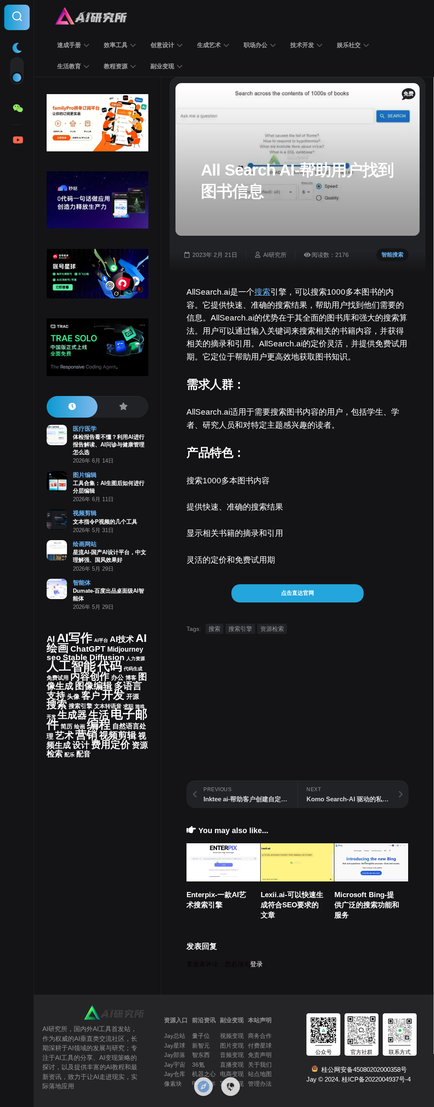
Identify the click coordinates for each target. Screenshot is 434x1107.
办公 (117, 677)
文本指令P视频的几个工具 (105, 522)
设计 (80, 745)
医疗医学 (85, 428)
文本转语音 (108, 706)
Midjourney (125, 649)
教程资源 (116, 66)
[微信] (16, 109)
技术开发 (302, 45)
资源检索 (272, 628)
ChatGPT (88, 648)
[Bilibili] (16, 140)
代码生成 (133, 668)
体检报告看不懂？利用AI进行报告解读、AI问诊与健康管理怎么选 (109, 444)
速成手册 (69, 45)
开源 (132, 696)
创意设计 (162, 45)
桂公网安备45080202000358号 (362, 1069)
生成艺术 (209, 45)
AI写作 (74, 637)
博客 (130, 678)
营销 (86, 734)
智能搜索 (392, 254)
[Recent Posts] (72, 407)
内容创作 (89, 676)
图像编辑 (93, 685)
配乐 (69, 755)
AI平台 (101, 640)
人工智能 (71, 666)
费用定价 (110, 744)
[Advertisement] (297, 721)
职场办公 (255, 45)
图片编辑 (85, 474)
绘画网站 (85, 544)
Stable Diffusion (94, 657)
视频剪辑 (85, 513)
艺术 (64, 735)
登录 (256, 964)
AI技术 (122, 639)
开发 (113, 694)
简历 (66, 726)
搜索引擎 (240, 628)
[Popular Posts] (122, 407)
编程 (99, 724)
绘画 (79, 726)
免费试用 (58, 678)
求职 (128, 706)
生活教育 (69, 66)
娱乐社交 (349, 45)
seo (54, 657)
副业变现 (162, 66)
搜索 (262, 291)
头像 (73, 696)
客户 (90, 695)
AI (51, 639)
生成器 (72, 714)
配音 (83, 754)
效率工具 (116, 45)
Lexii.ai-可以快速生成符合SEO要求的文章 (292, 905)
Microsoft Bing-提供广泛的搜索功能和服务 (366, 905)
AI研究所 (275, 254)
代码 (109, 666)
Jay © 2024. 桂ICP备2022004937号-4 (358, 1079)
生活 (99, 714)
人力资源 (135, 658)
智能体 (82, 582)
